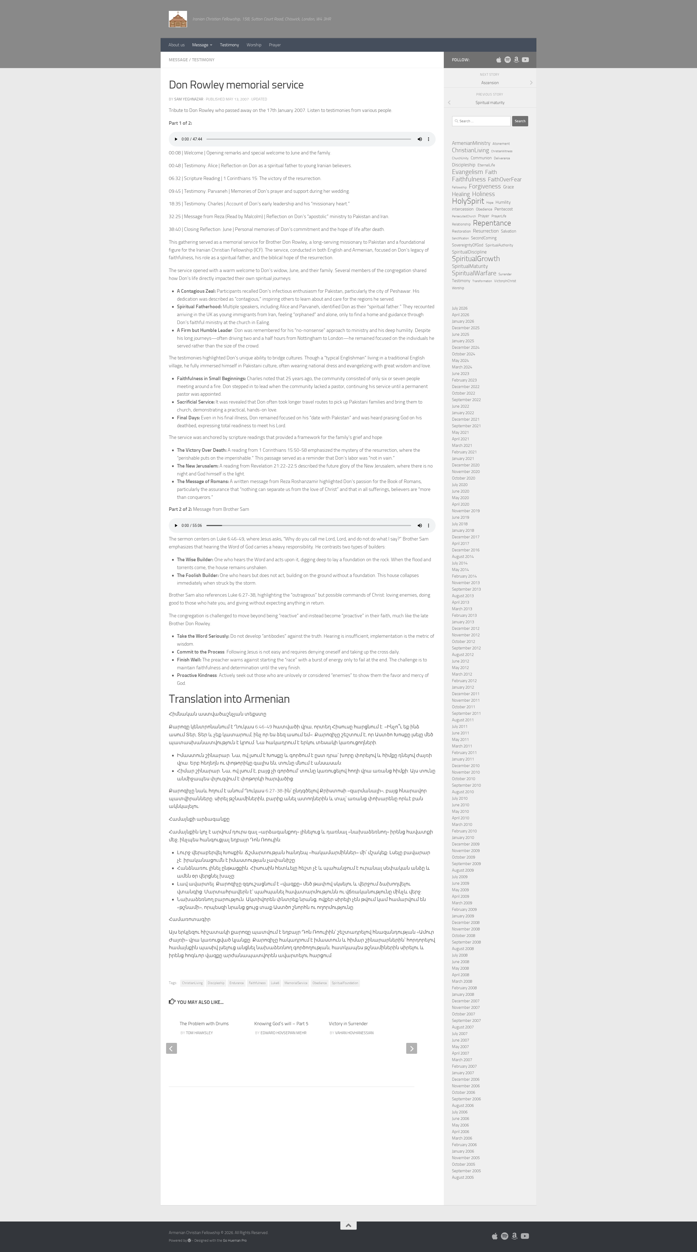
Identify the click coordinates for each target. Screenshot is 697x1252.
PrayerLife (498, 216)
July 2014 (459, 563)
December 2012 (465, 628)
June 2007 (460, 1040)
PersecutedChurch (464, 216)
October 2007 (463, 1014)
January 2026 (463, 321)
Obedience (320, 983)
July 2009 (459, 876)
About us (177, 44)
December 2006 (465, 1079)
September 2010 (466, 785)
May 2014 (460, 569)
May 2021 (460, 432)
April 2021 (460, 438)
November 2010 (466, 772)
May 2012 (460, 667)
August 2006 (463, 1105)
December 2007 (465, 1000)
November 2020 (466, 471)
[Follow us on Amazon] (516, 59)
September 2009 (466, 863)
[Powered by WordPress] (189, 1240)
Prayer (275, 44)
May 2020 (460, 497)
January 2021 (463, 458)
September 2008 (466, 942)
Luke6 (275, 983)
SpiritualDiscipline (469, 252)
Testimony (229, 44)
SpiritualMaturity (470, 266)
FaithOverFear (505, 179)
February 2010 (464, 831)
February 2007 (464, 1066)
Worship (254, 44)
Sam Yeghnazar (188, 99)
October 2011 (463, 706)
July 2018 (459, 523)
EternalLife (486, 165)
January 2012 (463, 687)
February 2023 (464, 380)
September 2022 (466, 399)
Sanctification (460, 238)
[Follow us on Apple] (499, 59)
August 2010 (463, 791)
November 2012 (466, 635)
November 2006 (466, 1085)
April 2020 (460, 504)
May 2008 (460, 968)
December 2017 (465, 537)
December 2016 (465, 550)
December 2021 (465, 419)
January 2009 (463, 916)
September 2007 (466, 1020)
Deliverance (502, 158)
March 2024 (462, 367)
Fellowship (459, 187)
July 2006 (459, 1112)
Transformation (482, 281)
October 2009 (463, 857)
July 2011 (459, 726)
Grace (508, 187)
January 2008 (463, 994)
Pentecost (503, 209)
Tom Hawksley (199, 1033)
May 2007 (460, 1046)
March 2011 (462, 746)
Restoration (461, 231)
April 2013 (460, 602)
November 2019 (466, 510)
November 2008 (466, 929)
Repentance (492, 223)
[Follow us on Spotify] (507, 59)
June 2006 (460, 1118)
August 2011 (463, 719)
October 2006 (463, 1092)
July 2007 (459, 1033)
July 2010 (459, 798)
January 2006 (463, 1151)
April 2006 (460, 1131)
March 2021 (462, 445)
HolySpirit (468, 201)
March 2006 (462, 1138)
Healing (461, 194)
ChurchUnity (460, 158)
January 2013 (463, 621)
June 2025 (460, 334)
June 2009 (460, 883)
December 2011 (465, 693)
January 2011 (463, 759)
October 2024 (463, 354)
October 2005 (463, 1164)
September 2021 (466, 425)
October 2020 (463, 478)
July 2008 (459, 955)
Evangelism (467, 172)
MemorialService (296, 983)
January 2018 (463, 530)
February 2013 (464, 615)
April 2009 (460, 896)
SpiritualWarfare (474, 273)
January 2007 (463, 1072)
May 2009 (460, 889)
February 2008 (464, 987)
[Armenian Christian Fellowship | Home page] (178, 19)
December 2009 (465, 844)
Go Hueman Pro (235, 1240)
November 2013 (466, 582)
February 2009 (464, 909)
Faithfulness (257, 983)
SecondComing (484, 238)
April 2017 (460, 543)
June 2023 (460, 373)
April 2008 (460, 974)
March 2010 (462, 824)
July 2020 (459, 484)
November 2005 (466, 1157)
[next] (411, 1048)
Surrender (505, 274)
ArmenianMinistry (471, 143)
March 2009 (462, 902)
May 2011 (460, 739)
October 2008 (463, 935)
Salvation (508, 231)
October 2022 (463, 393)
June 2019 (460, 517)
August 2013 (463, 595)
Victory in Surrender (348, 1023)
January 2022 (463, 412)
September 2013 (466, 589)
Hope (489, 202)
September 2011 (466, 713)
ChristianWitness (501, 151)
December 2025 (465, 327)
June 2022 (460, 406)
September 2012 (466, 648)
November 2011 (466, 700)
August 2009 (463, 870)
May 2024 (460, 360)
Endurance (237, 983)
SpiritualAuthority (499, 245)
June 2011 (460, 733)
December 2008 (465, 922)
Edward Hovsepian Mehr (284, 1033)
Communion (481, 157)
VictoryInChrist (505, 281)
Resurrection (486, 231)
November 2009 (466, 850)
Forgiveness (485, 186)
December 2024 (465, 347)
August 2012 (463, 654)
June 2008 (460, 961)
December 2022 (465, 386)
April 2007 (460, 1053)
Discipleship (216, 983)
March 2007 (462, 1059)
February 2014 (464, 576)
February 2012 (464, 680)
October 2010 (463, 778)
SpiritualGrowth (476, 258)
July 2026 (459, 308)
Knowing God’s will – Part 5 (281, 1023)
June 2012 (460, 661)
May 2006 (460, 1125)
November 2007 (466, 1007)
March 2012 (462, 674)
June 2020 (460, 491)
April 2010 (460, 818)
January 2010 (463, 837)
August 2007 (463, 1027)
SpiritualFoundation (345, 983)
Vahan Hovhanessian (354, 1033)
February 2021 (464, 452)
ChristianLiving (192, 983)
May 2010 (460, 811)
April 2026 (460, 314)
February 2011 (464, 752)
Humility (503, 202)
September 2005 (466, 1170)
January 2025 (463, 340)
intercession (463, 209)
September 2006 (466, 1099)
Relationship (461, 224)
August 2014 (463, 556)
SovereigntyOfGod (467, 245)
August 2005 (463, 1177)
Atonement (501, 144)
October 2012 (463, 641)
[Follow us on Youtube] (525, 59)
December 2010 (465, 765)
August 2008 (463, 948)
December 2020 (465, 465)
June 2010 (460, 804)
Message (200, 44)
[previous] (171, 1048)
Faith (491, 172)
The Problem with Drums (204, 1023)
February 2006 (464, 1144)
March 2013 (462, 608)
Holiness (483, 194)
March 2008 (462, 981)
